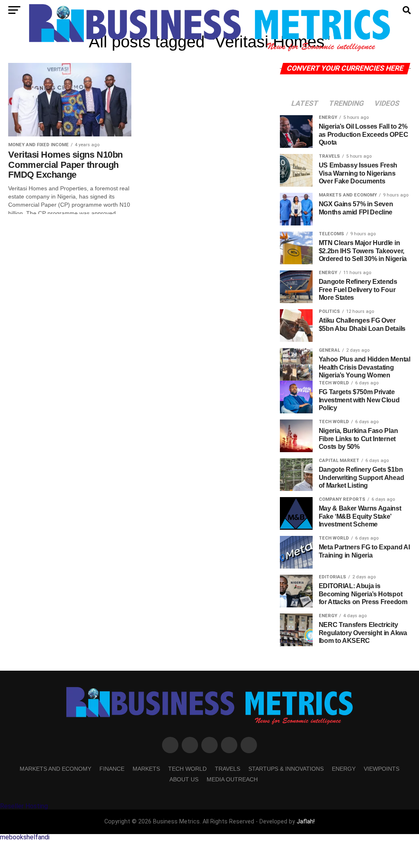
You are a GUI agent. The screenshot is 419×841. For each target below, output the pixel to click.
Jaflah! (306, 821)
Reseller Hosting (24, 806)
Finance (111, 768)
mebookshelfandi (25, 837)
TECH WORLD (187, 768)
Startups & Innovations (286, 768)
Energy (344, 768)
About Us (183, 779)
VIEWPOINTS (381, 768)
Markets (146, 768)
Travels (227, 768)
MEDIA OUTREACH (232, 779)
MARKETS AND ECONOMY (55, 768)
